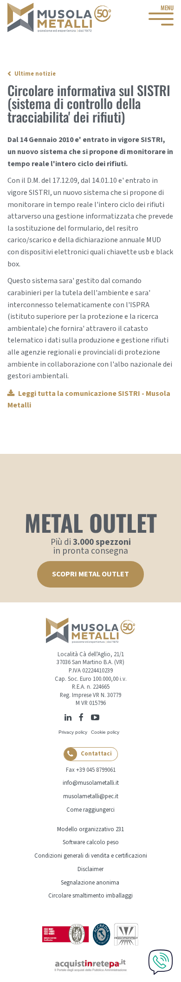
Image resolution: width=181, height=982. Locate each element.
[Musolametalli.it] (59, 17)
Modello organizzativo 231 (90, 829)
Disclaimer (90, 869)
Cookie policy (105, 732)
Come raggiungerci (90, 810)
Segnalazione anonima (90, 883)
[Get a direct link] (105, 716)
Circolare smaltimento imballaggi (90, 896)
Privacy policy (72, 732)
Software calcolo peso (91, 842)
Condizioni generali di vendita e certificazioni (90, 856)
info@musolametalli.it (91, 783)
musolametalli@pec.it (90, 796)
